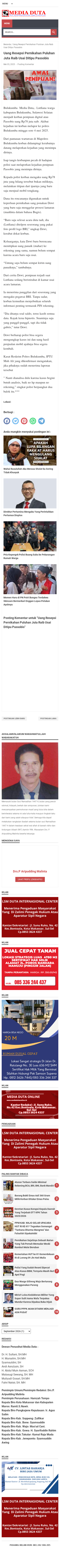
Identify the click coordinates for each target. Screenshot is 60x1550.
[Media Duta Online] (24, 13)
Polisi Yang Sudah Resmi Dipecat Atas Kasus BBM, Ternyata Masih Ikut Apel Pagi (34, 1271)
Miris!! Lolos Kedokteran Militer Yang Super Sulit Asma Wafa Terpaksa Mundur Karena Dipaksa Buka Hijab (34, 1298)
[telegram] (41, 421)
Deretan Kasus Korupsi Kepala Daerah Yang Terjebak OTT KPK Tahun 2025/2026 (35, 1212)
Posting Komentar (26, 64)
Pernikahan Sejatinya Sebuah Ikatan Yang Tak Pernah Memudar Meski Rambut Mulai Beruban (34, 1244)
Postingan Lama (48, 718)
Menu (7, 23)
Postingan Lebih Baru (14, 718)
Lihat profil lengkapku (30, 879)
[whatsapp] (33, 421)
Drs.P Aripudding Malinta (30, 871)
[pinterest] (24, 421)
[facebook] (7, 421)
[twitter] (15, 421)
